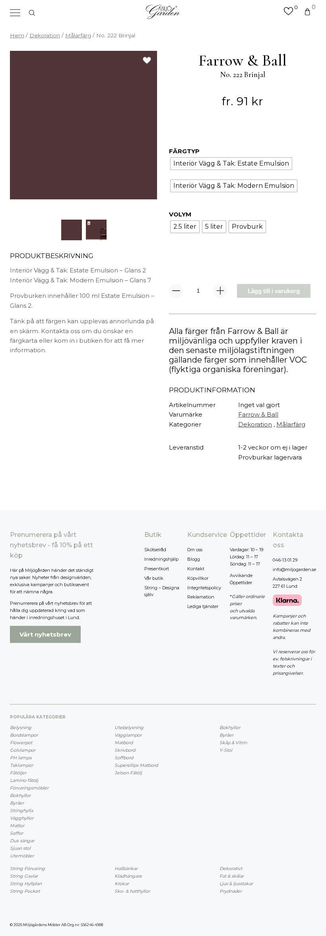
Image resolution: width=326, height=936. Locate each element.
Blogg (193, 559)
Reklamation (200, 597)
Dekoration (44, 35)
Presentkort (156, 568)
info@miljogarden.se (294, 569)
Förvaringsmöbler (29, 788)
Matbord (123, 742)
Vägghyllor (21, 818)
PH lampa (20, 757)
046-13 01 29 (285, 560)
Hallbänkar (126, 868)
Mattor (17, 825)
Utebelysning (129, 727)
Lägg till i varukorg (274, 291)
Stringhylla (21, 810)
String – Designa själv (161, 591)
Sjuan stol (20, 848)
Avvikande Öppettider (241, 579)
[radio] (231, 164)
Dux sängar (22, 840)
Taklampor (21, 765)
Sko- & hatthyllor (132, 891)
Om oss (194, 549)
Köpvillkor (197, 578)
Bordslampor (24, 735)
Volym (180, 214)
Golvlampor (22, 750)
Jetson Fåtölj (128, 773)
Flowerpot (21, 742)
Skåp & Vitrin (233, 742)
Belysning (20, 727)
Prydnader (230, 891)
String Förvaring (27, 868)
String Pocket (25, 891)
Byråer (17, 803)
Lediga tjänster (202, 606)
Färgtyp (184, 151)
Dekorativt (230, 868)
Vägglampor (128, 735)
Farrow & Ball (258, 414)
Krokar (121, 883)
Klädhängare (128, 876)
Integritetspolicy (204, 588)
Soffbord (123, 757)
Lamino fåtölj (24, 780)
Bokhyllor (20, 795)
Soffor (16, 833)
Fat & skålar (231, 876)
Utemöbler (22, 856)
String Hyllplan (26, 883)
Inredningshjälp (161, 559)
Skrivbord (124, 750)
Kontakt (195, 568)
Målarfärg (78, 35)
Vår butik (153, 578)
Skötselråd (155, 549)
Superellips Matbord (136, 765)
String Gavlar (24, 876)
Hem (17, 35)
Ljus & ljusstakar (236, 883)
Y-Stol (225, 750)
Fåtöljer (18, 773)
